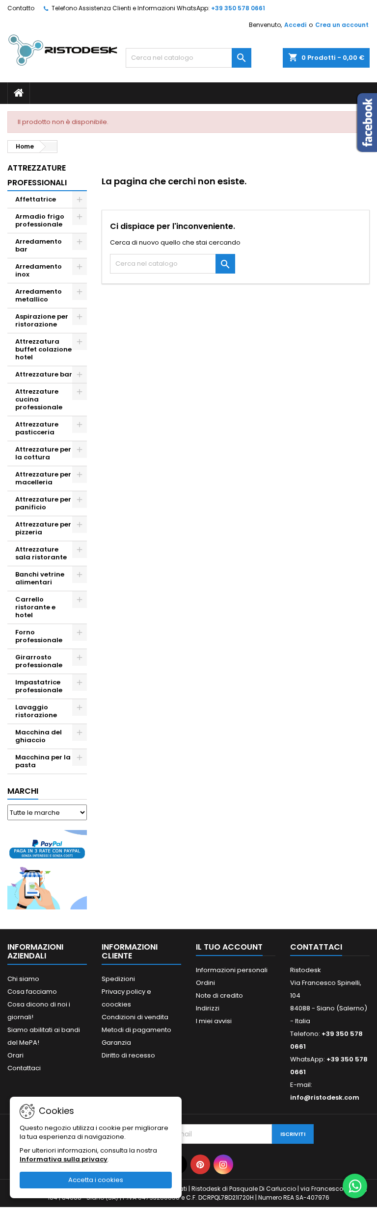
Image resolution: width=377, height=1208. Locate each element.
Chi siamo (23, 978)
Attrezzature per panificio (43, 503)
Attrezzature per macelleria (43, 478)
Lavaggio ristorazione (36, 711)
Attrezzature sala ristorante (41, 553)
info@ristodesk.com (324, 1097)
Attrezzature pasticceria (36, 428)
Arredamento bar (38, 245)
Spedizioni (118, 978)
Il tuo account (229, 947)
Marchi (22, 791)
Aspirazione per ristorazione (41, 320)
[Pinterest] (200, 1164)
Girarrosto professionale (38, 661)
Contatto (20, 8)
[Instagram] (223, 1164)
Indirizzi (207, 1008)
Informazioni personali (232, 970)
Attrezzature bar (43, 374)
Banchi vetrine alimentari (39, 578)
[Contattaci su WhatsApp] (355, 1186)
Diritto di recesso (128, 1055)
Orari (15, 1055)
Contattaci (24, 1068)
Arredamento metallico (38, 295)
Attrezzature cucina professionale (38, 399)
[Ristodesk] (62, 49)
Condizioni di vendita (135, 1017)
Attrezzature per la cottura (43, 453)
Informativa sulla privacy (64, 1159)
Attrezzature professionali (37, 175)
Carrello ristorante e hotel (35, 607)
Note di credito (219, 995)
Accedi (295, 25)
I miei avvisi (214, 1021)
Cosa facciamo (32, 991)
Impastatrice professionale (38, 686)
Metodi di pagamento (136, 1029)
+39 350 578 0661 (238, 8)
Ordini (205, 982)
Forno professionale (38, 636)
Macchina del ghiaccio (38, 736)
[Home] (18, 93)
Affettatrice (35, 199)
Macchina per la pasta (43, 761)
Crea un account (342, 25)
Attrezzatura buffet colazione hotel (43, 349)
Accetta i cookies (95, 1179)
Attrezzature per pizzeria (43, 528)
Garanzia (116, 1042)
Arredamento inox (38, 270)
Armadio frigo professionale (39, 220)
